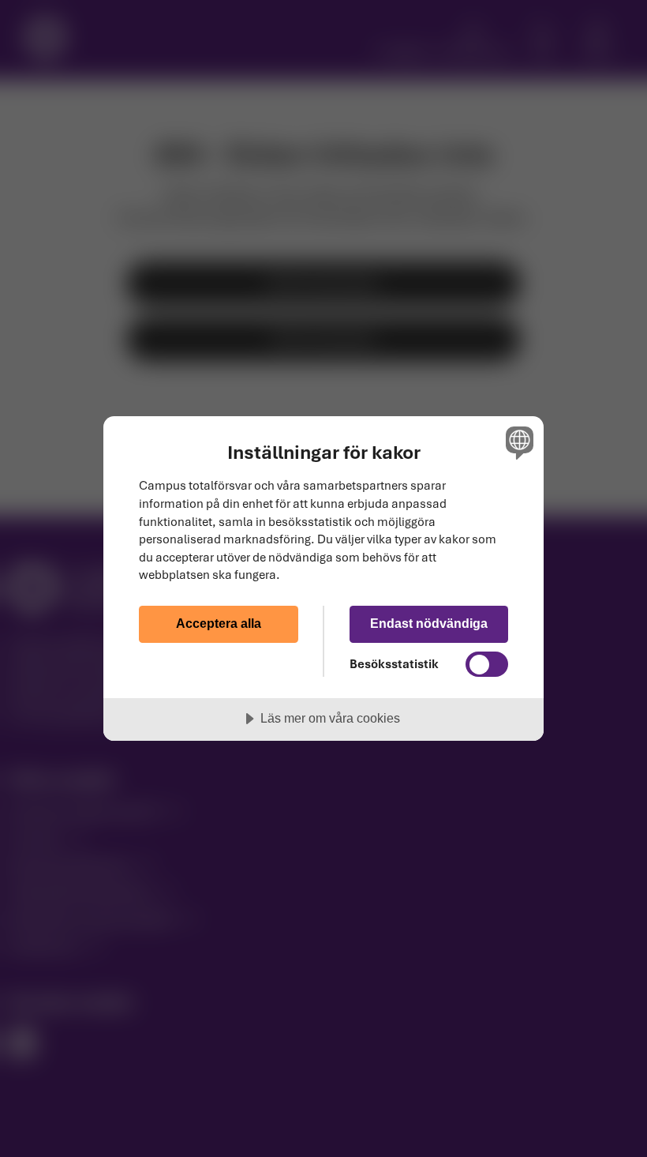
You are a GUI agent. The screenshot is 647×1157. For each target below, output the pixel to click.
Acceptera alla (218, 623)
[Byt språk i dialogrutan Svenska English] (517, 443)
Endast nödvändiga (429, 623)
